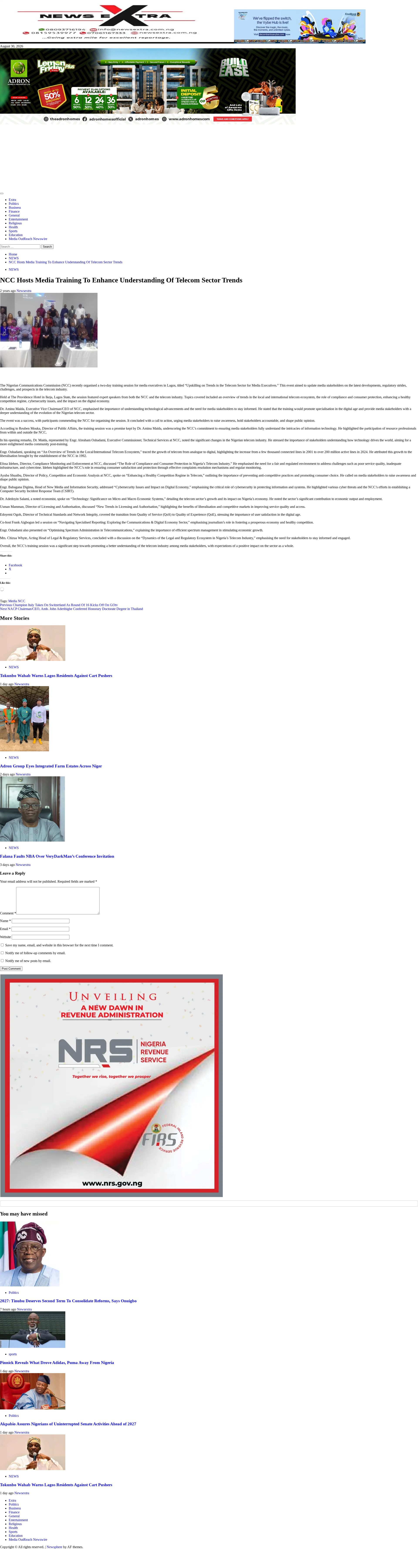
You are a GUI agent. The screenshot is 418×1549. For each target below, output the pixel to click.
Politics (14, 203)
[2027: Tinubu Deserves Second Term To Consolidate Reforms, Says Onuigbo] (29, 1285)
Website (5, 937)
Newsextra (24, 291)
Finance (14, 211)
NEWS (14, 269)
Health (13, 227)
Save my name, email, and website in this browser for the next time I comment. (59, 945)
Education (16, 235)
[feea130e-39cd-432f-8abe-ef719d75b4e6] (300, 42)
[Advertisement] (209, 157)
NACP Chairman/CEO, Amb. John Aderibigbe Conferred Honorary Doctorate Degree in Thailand (71, 609)
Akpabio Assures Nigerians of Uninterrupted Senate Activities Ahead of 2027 (68, 1424)
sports (13, 1354)
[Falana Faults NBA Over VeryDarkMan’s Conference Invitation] (32, 840)
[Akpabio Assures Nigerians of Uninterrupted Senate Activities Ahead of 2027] (32, 1408)
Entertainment (18, 219)
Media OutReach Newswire (28, 239)
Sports (13, 231)
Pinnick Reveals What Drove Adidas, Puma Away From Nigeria (57, 1362)
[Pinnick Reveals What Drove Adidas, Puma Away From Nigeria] (32, 1347)
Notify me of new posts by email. (28, 961)
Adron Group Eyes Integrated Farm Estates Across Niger (51, 766)
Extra (12, 200)
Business (15, 207)
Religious (15, 223)
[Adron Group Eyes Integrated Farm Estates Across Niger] (24, 750)
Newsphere (54, 1547)
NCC (21, 601)
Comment (8, 913)
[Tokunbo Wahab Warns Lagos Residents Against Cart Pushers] (32, 660)
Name (5, 921)
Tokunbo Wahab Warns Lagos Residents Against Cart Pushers (56, 675)
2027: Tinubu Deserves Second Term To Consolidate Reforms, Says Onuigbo (68, 1301)
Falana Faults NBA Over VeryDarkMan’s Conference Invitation (57, 856)
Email (5, 929)
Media (12, 601)
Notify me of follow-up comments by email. (35, 953)
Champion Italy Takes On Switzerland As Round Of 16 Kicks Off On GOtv (59, 605)
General (14, 215)
